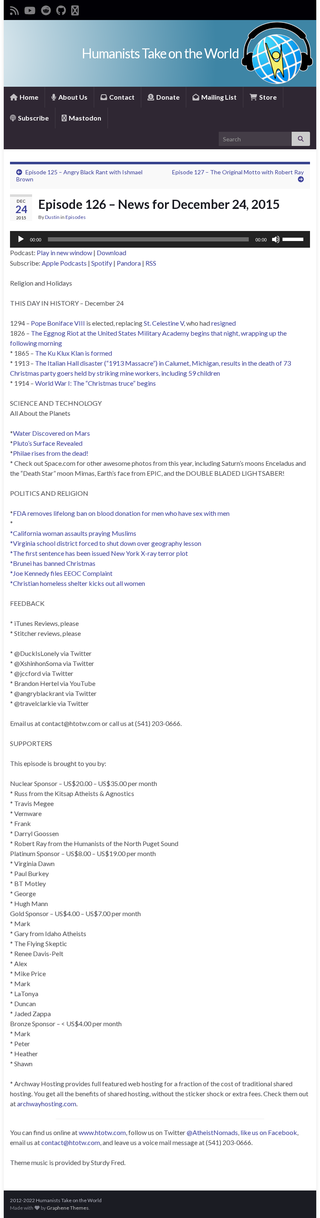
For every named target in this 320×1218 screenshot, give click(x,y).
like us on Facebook (268, 1132)
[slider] (294, 238)
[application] (160, 239)
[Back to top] (301, 1199)
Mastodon (84, 118)
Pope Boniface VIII (58, 323)
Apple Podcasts (64, 263)
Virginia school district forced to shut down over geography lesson (107, 543)
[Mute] (276, 239)
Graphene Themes (68, 1208)
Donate (167, 97)
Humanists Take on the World (160, 53)
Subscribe (33, 118)
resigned (223, 323)
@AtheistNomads (212, 1132)
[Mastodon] (75, 9)
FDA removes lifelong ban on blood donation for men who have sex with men (121, 513)
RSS (150, 263)
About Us (72, 97)
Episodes (75, 217)
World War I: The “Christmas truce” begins (95, 383)
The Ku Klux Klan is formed (73, 353)
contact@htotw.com (70, 1142)
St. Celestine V (164, 323)
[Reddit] (46, 9)
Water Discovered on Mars (51, 433)
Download (111, 252)
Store (267, 97)
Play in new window (64, 252)
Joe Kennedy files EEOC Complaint (62, 573)
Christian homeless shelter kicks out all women (79, 583)
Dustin (52, 217)
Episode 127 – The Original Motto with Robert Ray (238, 172)
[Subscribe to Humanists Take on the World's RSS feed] (14, 9)
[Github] (61, 9)
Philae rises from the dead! (50, 453)
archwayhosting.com (46, 1104)
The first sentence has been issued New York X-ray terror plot (100, 553)
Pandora (129, 263)
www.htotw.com (102, 1132)
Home (28, 97)
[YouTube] (29, 9)
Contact (121, 97)
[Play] (21, 239)
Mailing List (218, 97)
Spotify (101, 263)
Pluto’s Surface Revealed (47, 443)
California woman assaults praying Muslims (74, 533)
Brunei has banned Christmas (54, 563)
